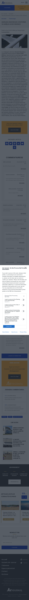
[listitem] (14, 296)
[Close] (26, 268)
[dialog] (14, 300)
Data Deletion (5, 332)
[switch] (23, 300)
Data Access (14, 332)
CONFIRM (9, 326)
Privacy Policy (23, 332)
